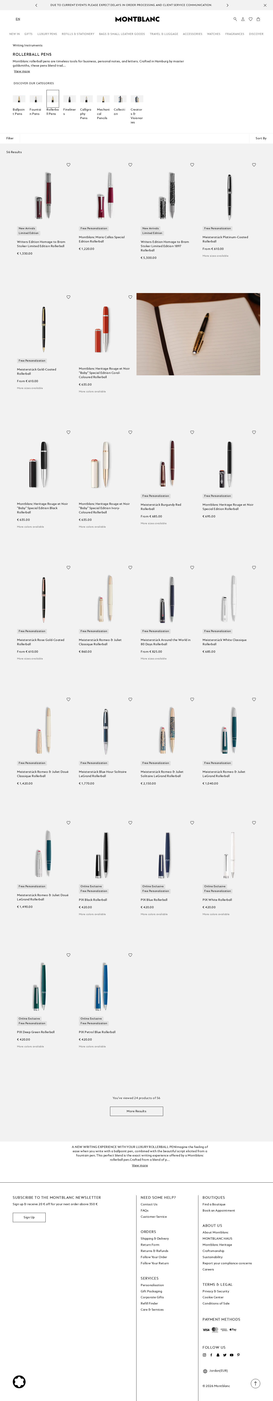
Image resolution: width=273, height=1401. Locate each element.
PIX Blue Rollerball (154, 899)
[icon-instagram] (204, 1355)
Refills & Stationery (78, 34)
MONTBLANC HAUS (217, 1238)
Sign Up (29, 1217)
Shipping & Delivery (155, 1238)
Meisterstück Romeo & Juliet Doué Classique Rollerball (42, 774)
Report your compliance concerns (227, 1263)
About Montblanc (216, 1232)
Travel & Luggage (164, 34)
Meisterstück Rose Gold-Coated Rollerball (40, 642)
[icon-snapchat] (218, 1355)
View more (22, 71)
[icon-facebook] (211, 1355)
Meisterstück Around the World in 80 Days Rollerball (165, 642)
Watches (214, 34)
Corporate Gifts (152, 1297)
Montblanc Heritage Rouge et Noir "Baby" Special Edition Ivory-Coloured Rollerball (104, 508)
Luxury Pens (47, 34)
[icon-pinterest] (238, 1355)
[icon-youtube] (231, 1355)
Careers (208, 1269)
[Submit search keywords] (235, 19)
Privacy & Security (216, 1291)
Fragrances (234, 34)
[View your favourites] (251, 20)
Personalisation (152, 1285)
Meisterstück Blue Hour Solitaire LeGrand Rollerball (102, 774)
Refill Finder (149, 1303)
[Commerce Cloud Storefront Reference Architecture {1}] (137, 18)
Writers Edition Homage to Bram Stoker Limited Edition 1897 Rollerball (165, 246)
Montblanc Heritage (217, 1244)
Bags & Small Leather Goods (122, 34)
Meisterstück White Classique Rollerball (225, 642)
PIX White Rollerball (217, 899)
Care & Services (152, 1309)
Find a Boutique (214, 1204)
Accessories (192, 34)
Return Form (150, 1244)
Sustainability (212, 1257)
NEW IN (14, 34)
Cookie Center (213, 1297)
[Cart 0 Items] (258, 20)
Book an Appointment (219, 1210)
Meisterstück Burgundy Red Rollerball (161, 507)
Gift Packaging (151, 1291)
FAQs (144, 1210)
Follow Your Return (155, 1263)
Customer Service (154, 1216)
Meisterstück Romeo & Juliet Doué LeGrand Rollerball (42, 897)
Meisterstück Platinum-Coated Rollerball (225, 239)
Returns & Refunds (154, 1251)
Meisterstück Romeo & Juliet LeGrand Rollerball (224, 774)
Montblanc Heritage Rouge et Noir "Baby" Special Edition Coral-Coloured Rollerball (104, 373)
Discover (256, 34)
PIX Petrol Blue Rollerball (97, 1032)
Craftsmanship (213, 1251)
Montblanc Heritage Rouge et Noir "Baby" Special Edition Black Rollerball (42, 508)
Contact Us (149, 1204)
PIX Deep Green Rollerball (36, 1032)
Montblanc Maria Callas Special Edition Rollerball (102, 239)
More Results (136, 1111)
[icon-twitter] (225, 1355)
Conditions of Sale (216, 1303)
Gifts (29, 34)
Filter (9, 138)
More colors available (92, 391)
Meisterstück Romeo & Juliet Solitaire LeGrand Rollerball (162, 774)
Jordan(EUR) (218, 1370)
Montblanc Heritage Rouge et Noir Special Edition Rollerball (228, 507)
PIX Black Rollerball (93, 899)
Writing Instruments (28, 45)
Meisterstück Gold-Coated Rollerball (36, 371)
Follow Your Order (154, 1257)
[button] (243, 19)
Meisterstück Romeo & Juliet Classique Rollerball (100, 642)
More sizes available (215, 256)
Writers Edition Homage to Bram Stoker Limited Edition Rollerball (41, 244)
